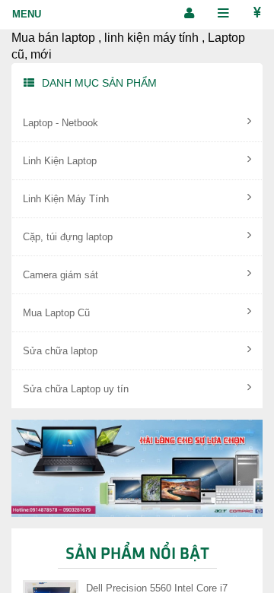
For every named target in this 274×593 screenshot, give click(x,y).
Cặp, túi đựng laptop (68, 237)
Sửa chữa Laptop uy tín (76, 389)
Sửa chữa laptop (60, 351)
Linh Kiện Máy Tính (66, 199)
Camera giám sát (60, 275)
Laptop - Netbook (60, 122)
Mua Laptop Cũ (56, 313)
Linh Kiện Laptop (60, 160)
